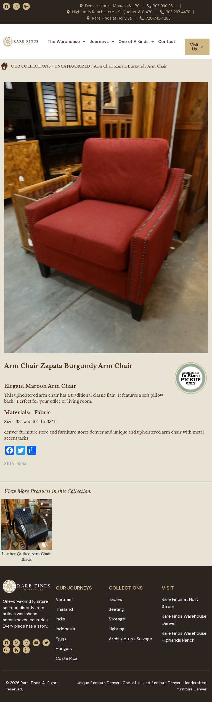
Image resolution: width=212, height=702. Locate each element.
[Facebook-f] (6, 6)
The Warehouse (63, 41)
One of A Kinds (133, 41)
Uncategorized (72, 66)
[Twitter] (46, 642)
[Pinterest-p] (16, 642)
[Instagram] (16, 6)
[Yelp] (26, 649)
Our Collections (31, 66)
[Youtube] (36, 642)
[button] (197, 33)
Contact (166, 41)
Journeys (99, 41)
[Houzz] (16, 649)
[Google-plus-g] (26, 6)
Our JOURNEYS (74, 588)
